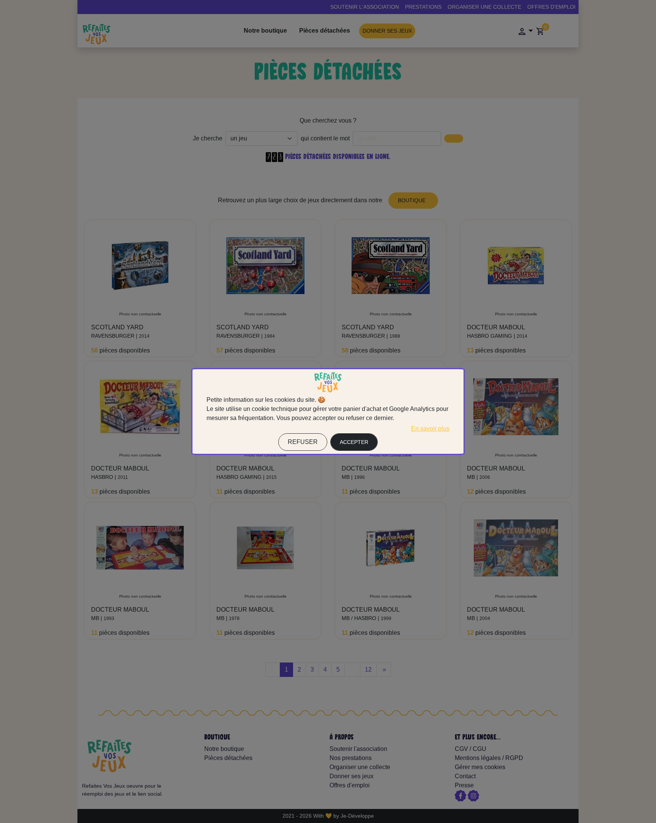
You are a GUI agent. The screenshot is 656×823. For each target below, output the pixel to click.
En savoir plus (430, 428)
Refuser (303, 442)
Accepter (354, 442)
